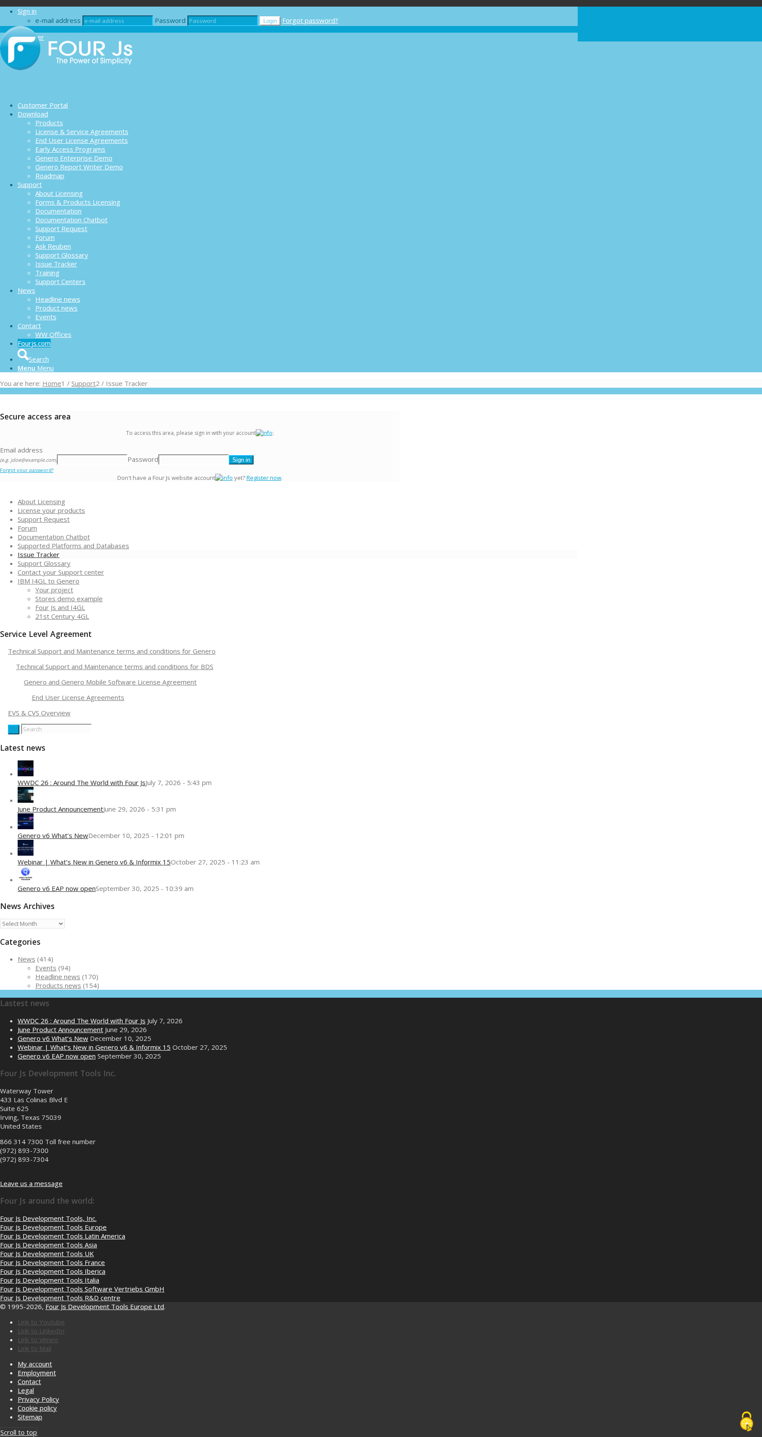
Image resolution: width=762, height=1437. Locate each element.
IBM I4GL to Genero (48, 580)
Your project (54, 589)
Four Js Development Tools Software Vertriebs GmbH (82, 1288)
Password (170, 20)
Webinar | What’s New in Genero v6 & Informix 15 (94, 861)
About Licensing (41, 501)
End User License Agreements (78, 697)
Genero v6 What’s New (53, 835)
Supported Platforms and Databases (73, 545)
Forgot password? (310, 20)
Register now (264, 478)
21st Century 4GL (62, 616)
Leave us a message (31, 1183)
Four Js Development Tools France (52, 1262)
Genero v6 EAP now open (57, 888)
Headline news (57, 976)
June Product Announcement (60, 809)
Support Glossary (44, 563)
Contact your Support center (61, 572)
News (26, 958)
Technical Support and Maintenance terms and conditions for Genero (112, 651)
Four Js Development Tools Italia (49, 1280)
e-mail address (58, 20)
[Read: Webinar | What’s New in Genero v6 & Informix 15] (26, 853)
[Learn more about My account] (264, 433)
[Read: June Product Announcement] (26, 800)
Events (45, 967)
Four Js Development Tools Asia (48, 1244)
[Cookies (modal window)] (746, 1422)
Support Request (44, 519)
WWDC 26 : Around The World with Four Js (82, 782)
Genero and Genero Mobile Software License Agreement (110, 681)
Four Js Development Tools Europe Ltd (104, 1306)
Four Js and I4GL (60, 607)
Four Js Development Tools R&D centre (60, 1297)
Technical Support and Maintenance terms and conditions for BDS (114, 666)
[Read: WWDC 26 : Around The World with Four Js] (26, 773)
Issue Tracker (39, 554)
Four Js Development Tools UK (47, 1253)
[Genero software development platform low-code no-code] (66, 89)
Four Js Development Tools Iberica (52, 1271)
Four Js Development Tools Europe (53, 1227)
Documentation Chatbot (54, 536)
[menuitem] (298, 105)
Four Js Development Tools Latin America (62, 1235)
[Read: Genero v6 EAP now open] (26, 879)
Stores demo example (69, 598)
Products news (58, 985)
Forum (27, 528)
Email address (28, 454)
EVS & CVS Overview (39, 712)
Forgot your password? (26, 470)
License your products (51, 510)
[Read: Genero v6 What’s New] (26, 826)
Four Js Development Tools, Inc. (48, 1218)
